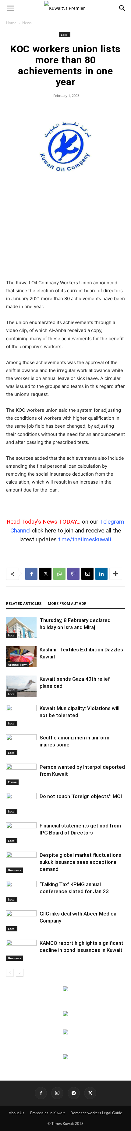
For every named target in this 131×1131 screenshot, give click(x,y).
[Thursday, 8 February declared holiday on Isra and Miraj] (21, 627)
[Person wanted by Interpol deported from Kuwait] (21, 774)
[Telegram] (74, 1093)
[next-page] (19, 973)
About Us (16, 1112)
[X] (45, 574)
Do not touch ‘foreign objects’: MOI (81, 796)
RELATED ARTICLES (23, 604)
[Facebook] (31, 574)
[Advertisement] (65, 234)
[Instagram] (57, 1093)
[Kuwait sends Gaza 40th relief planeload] (21, 686)
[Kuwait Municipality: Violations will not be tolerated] (21, 715)
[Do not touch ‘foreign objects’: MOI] (21, 803)
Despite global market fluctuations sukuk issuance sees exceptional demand (80, 862)
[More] (115, 574)
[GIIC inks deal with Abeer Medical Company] (21, 920)
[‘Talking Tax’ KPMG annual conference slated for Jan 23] (21, 891)
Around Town (17, 664)
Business (14, 870)
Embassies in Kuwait (47, 1112)
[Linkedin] (101, 574)
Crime (12, 782)
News (27, 22)
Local (65, 34)
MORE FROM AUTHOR (67, 604)
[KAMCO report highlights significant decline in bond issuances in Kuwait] (21, 950)
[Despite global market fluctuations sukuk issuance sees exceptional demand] (21, 862)
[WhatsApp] (59, 574)
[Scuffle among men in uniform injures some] (21, 744)
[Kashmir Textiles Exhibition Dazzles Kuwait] (21, 656)
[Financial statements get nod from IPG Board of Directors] (21, 832)
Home (11, 22)
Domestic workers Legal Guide (96, 1112)
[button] (10, 8)
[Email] (87, 574)
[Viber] (73, 574)
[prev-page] (10, 973)
